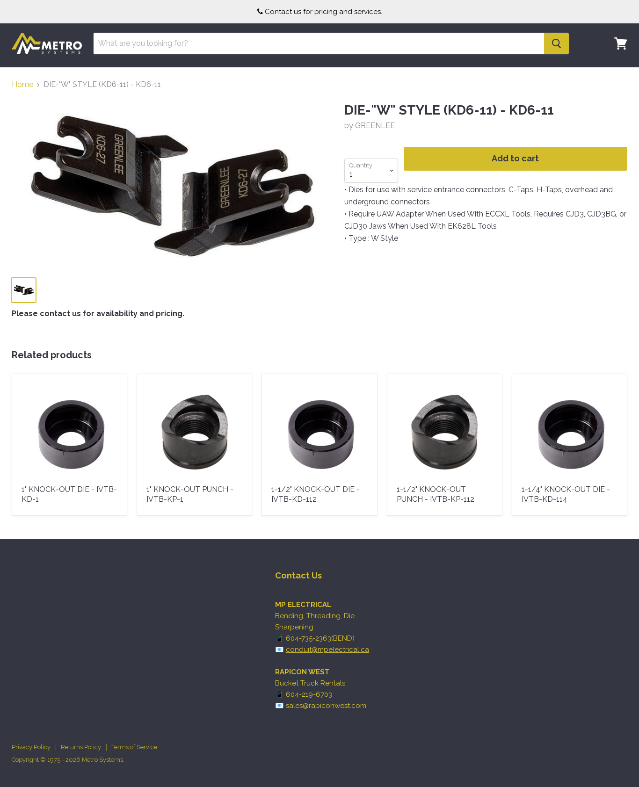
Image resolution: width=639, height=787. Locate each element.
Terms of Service (134, 747)
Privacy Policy (31, 747)
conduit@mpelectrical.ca (327, 649)
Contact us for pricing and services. (323, 11)
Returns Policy (81, 747)
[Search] (556, 43)
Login (615, 72)
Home (22, 84)
